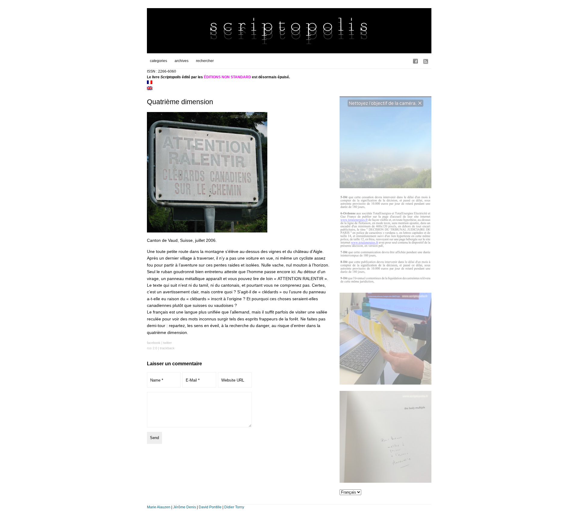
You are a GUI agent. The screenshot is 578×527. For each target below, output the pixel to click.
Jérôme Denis (184, 507)
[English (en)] (149, 89)
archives (181, 61)
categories (158, 61)
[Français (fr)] (149, 83)
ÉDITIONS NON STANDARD (227, 77)
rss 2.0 (152, 348)
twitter (167, 343)
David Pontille (210, 507)
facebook (153, 343)
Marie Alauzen (158, 507)
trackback (167, 348)
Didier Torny (234, 507)
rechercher (205, 61)
